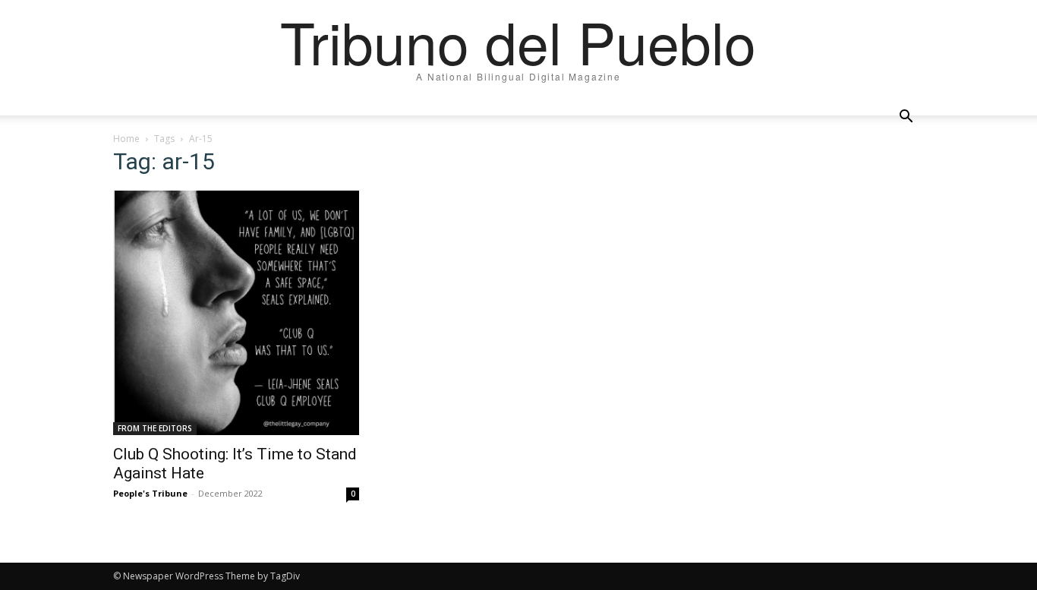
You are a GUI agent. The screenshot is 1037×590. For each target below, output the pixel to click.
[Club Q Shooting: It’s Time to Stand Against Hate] (236, 313)
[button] (905, 117)
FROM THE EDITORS (155, 428)
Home (126, 138)
